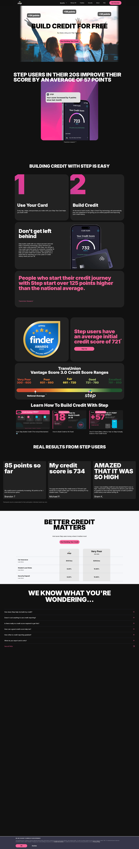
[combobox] (63, 3)
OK (21, 846)
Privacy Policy (96, 841)
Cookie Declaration (59, 841)
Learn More (21, 562)
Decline (34, 845)
